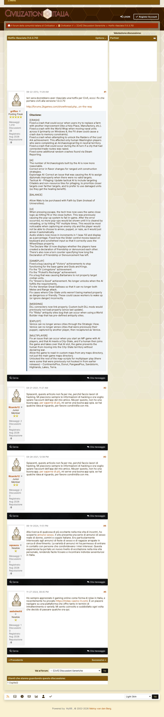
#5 (105, 592)
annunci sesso (45, 534)
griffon (14, 111)
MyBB (69, 708)
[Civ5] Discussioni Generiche (91, 25)
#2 (105, 388)
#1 (105, 92)
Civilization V (67, 25)
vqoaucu (14, 545)
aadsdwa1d (16, 611)
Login (126, 16)
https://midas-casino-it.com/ (72, 600)
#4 (104, 525)
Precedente (16, 660)
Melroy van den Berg (100, 708)
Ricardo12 (14, 407)
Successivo (98, 660)
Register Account (148, 16)
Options (100, 38)
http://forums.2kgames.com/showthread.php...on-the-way (59, 106)
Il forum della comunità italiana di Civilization (33, 25)
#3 (104, 456)
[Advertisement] (57, 64)
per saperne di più (50, 402)
